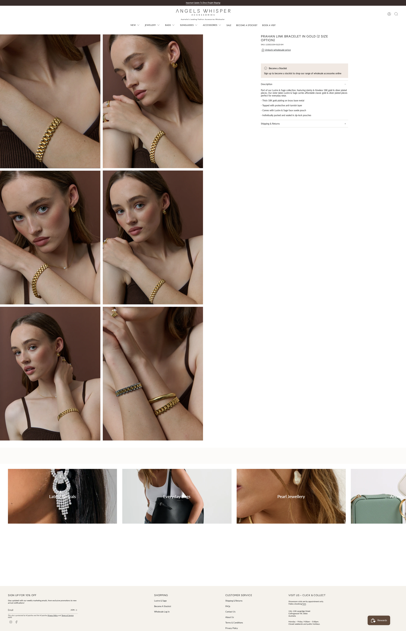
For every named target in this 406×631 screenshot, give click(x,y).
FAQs (227, 606)
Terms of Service (68, 615)
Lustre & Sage (160, 600)
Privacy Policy (53, 615)
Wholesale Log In (162, 611)
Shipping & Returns (270, 123)
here (304, 604)
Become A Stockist (162, 606)
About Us (229, 617)
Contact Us (230, 611)
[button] (135, 25)
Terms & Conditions (234, 622)
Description (266, 84)
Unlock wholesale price (278, 49)
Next (401, 496)
